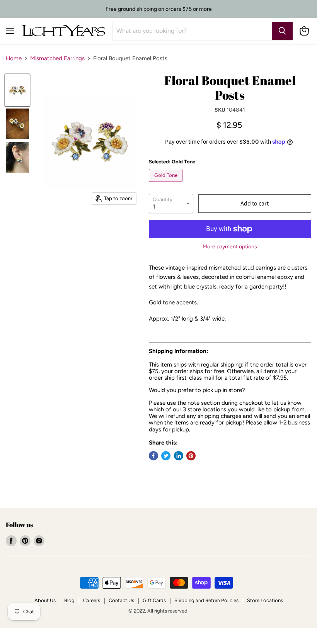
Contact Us (121, 600)
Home (14, 58)
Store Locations (265, 600)
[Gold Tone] (167, 183)
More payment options (230, 247)
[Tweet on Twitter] (165, 455)
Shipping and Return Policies (206, 600)
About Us (45, 600)
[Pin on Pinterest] (191, 455)
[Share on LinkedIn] (178, 455)
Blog (69, 600)
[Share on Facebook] (153, 455)
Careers (91, 600)
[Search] (282, 31)
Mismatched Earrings (57, 58)
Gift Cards (154, 600)
